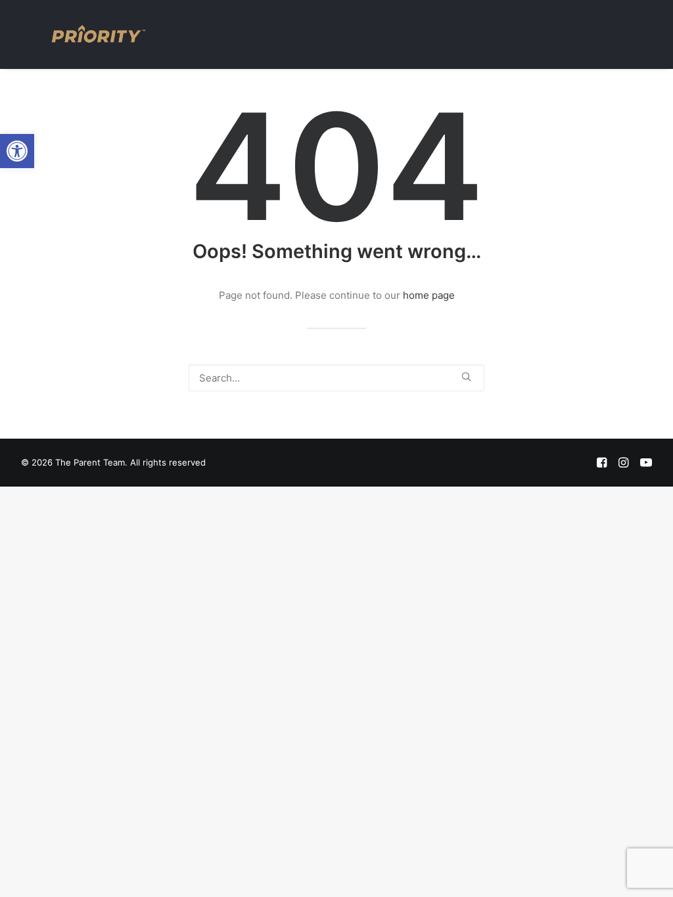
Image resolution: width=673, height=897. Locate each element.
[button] (17, 151)
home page (429, 295)
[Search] (336, 377)
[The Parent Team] (98, 34)
